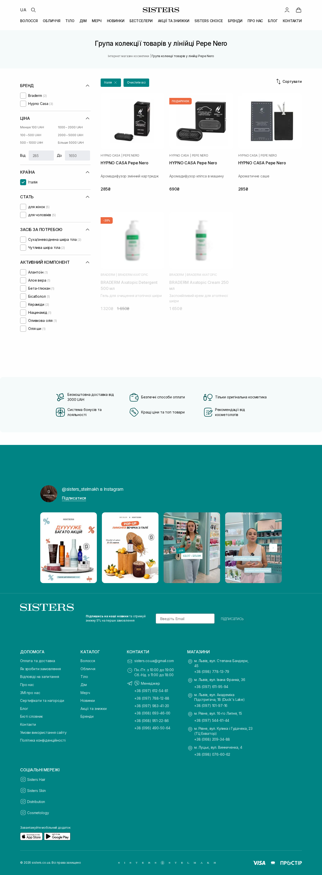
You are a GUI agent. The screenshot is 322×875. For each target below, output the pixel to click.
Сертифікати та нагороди (42, 700)
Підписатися (74, 498)
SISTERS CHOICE (208, 21)
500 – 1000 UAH (31, 142)
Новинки (87, 700)
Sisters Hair (36, 779)
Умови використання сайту (43, 732)
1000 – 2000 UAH (70, 127)
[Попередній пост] (49, 548)
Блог (24, 708)
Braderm (108, 275)
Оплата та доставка (37, 661)
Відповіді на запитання (39, 676)
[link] (298, 10)
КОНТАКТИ (292, 21)
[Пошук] (33, 10)
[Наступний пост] (273, 548)
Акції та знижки (93, 708)
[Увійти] (287, 10)
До (59, 155)
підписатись (232, 618)
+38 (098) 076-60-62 (212, 754)
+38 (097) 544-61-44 (211, 720)
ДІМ (83, 21)
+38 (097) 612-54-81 (151, 691)
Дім (83, 684)
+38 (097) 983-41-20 (151, 706)
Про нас (27, 684)
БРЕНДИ (235, 21)
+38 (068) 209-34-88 (212, 739)
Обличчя (87, 669)
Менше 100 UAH (32, 127)
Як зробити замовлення (40, 669)
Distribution (36, 802)
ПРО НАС (255, 21)
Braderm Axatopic (133, 275)
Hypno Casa (110, 155)
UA (23, 9)
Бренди (87, 716)
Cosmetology (38, 813)
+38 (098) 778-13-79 (211, 671)
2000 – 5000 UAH (70, 135)
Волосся (87, 661)
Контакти (28, 724)
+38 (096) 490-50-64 (152, 728)
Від (23, 155)
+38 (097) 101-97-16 (210, 705)
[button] (111, 83)
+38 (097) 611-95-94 (211, 686)
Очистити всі (136, 82)
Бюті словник (31, 716)
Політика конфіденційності (43, 740)
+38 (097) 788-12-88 (151, 698)
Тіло (84, 676)
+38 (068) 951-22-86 (151, 720)
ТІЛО (69, 21)
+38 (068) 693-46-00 (152, 713)
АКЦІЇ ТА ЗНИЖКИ (173, 21)
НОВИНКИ (116, 21)
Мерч (85, 693)
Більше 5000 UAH (71, 142)
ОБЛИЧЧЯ (51, 21)
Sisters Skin (36, 790)
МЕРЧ (97, 21)
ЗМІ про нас (30, 693)
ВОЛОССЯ (29, 21)
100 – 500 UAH (30, 135)
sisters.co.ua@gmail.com (154, 661)
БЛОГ (272, 21)
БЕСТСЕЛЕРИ (141, 21)
